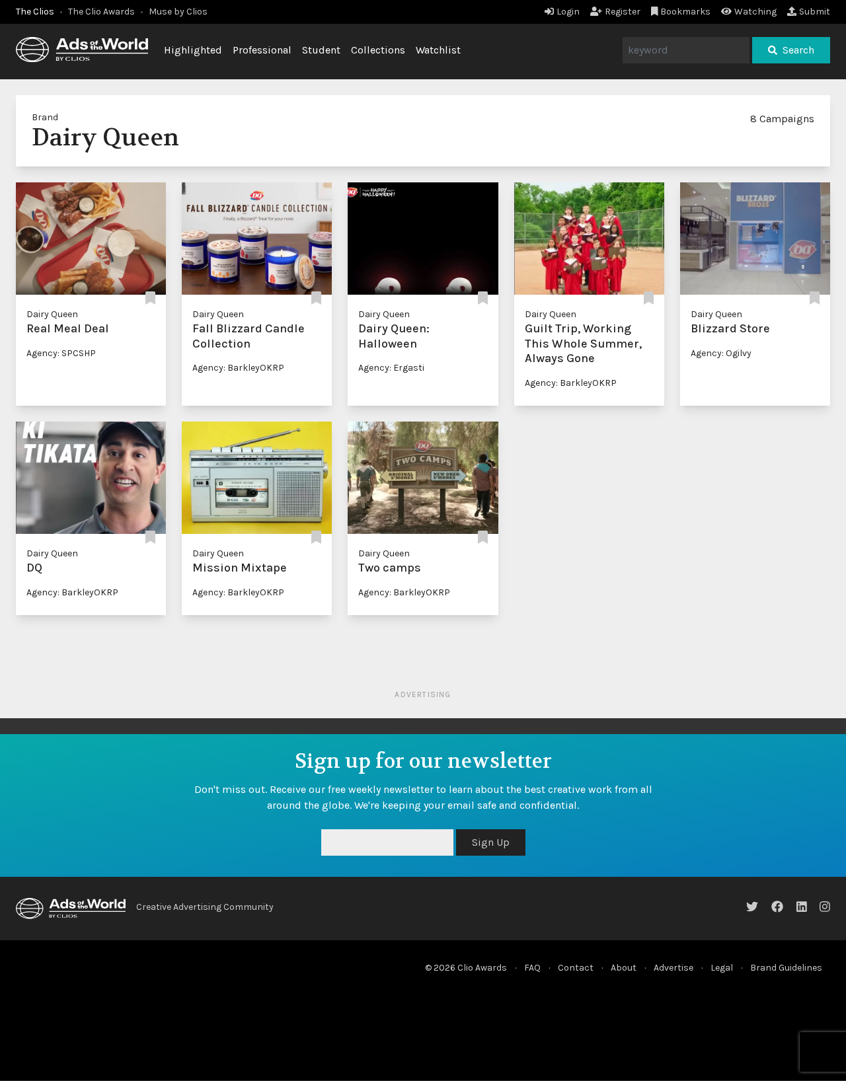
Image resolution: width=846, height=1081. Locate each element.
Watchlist (438, 50)
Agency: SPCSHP (61, 353)
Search (798, 50)
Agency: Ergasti (391, 367)
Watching (755, 11)
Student (321, 50)
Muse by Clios (178, 11)
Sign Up (491, 842)
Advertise (673, 967)
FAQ (532, 967)
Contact (576, 967)
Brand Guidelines (786, 967)
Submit (814, 11)
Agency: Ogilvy (721, 353)
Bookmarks (685, 11)
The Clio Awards (101, 11)
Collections (378, 50)
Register (622, 11)
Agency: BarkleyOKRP (238, 367)
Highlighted (193, 50)
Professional (262, 50)
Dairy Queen (52, 314)
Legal (722, 967)
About (623, 967)
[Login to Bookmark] (150, 298)
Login (568, 11)
